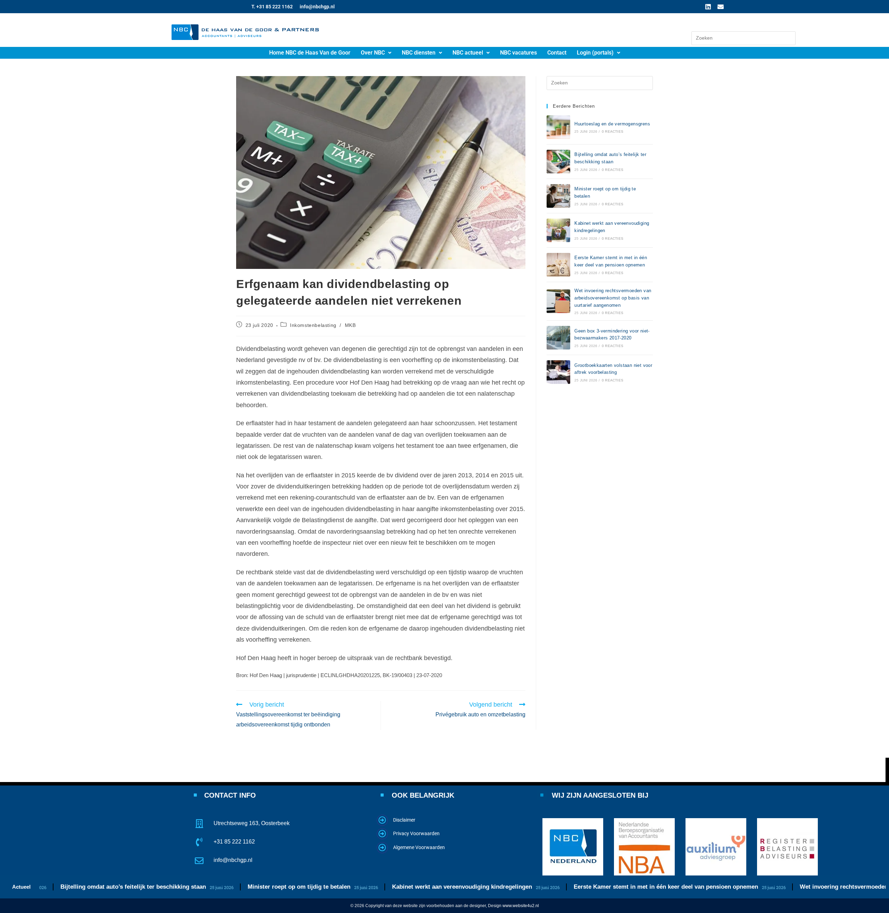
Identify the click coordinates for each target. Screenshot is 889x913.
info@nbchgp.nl (317, 6)
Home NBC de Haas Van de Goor (309, 52)
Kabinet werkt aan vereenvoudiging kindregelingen (428, 886)
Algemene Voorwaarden (419, 847)
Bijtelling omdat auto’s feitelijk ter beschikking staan (99, 886)
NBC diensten (418, 52)
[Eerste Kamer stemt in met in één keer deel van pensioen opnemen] (558, 265)
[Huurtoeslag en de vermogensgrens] (558, 127)
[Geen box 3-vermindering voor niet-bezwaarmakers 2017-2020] (558, 337)
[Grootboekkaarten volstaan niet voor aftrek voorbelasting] (558, 372)
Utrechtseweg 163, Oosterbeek (252, 823)
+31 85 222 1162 (234, 842)
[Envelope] (720, 6)
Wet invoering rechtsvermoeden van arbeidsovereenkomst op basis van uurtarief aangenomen (612, 298)
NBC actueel (467, 52)
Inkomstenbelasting (313, 325)
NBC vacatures (518, 52)
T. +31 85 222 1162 (272, 6)
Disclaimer (404, 820)
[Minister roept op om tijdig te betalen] (558, 196)
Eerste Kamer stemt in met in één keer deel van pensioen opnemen (632, 886)
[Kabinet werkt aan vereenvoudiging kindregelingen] (558, 230)
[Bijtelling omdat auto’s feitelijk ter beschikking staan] (558, 161)
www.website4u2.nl (520, 905)
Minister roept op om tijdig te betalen (265, 886)
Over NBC (373, 52)
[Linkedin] (708, 6)
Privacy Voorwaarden (416, 833)
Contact (556, 52)
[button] (376, 53)
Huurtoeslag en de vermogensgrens (612, 123)
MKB (350, 325)
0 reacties (612, 131)
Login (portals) (595, 52)
